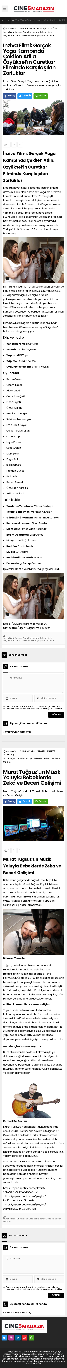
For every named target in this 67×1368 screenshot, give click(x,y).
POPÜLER (52, 29)
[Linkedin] (18, 1337)
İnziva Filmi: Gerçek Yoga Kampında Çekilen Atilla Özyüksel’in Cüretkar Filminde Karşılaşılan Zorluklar (29, 167)
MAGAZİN (34, 29)
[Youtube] (24, 1337)
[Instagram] (11, 1337)
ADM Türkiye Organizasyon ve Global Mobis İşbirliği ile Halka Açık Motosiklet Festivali (40, 20)
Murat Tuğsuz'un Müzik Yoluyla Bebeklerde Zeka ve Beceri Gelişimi (32, 1220)
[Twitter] (4, 1337)
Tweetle (26, 95)
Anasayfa (11, 29)
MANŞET (44, 29)
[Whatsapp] (31, 1337)
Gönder (42, 95)
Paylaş (11, 95)
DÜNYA (23, 751)
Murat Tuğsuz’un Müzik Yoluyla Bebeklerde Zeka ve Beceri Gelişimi (32, 866)
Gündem (24, 29)
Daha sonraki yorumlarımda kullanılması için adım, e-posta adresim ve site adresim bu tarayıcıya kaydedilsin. (34, 708)
